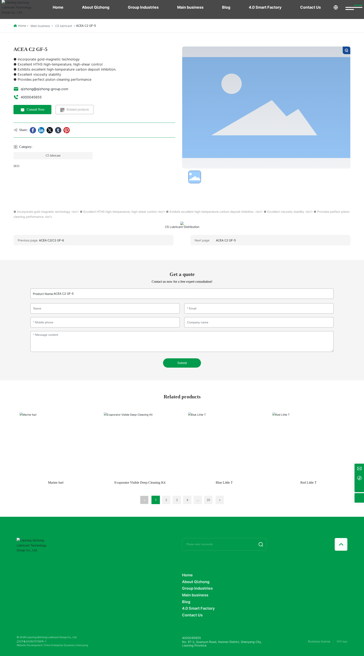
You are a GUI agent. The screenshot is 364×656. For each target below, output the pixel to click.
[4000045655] (359, 478)
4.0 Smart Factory (265, 7)
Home (58, 7)
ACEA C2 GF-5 (226, 240)
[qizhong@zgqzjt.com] (359, 468)
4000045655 (31, 97)
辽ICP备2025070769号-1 (31, 641)
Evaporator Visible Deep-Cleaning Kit (139, 482)
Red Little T (308, 482)
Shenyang (82, 645)
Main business (190, 7)
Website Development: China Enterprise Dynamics (46, 645)
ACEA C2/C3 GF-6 (51, 240)
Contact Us (310, 7)
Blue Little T (224, 482)
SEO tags (342, 641)
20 (208, 500)
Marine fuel (55, 482)
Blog (226, 7)
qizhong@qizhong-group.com (44, 89)
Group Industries (143, 7)
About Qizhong (95, 7)
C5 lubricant (63, 26)
